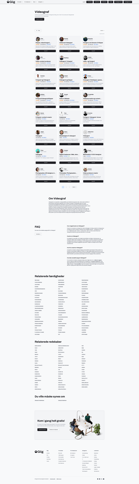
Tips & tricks (72, 457)
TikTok (36, 356)
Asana (36, 378)
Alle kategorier (84, 471)
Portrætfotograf (85, 314)
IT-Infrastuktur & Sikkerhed (87, 461)
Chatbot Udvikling (38, 310)
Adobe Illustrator (38, 389)
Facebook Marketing (62, 293)
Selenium (36, 361)
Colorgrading (37, 319)
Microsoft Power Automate (63, 365)
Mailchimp (37, 367)
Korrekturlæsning (38, 299)
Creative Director (61, 301)
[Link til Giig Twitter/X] (101, 479)
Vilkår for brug (59, 479)
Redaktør (60, 321)
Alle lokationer (96, 471)
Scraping (83, 323)
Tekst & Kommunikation (86, 469)
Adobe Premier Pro (61, 384)
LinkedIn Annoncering (62, 323)
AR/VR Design (84, 334)
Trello (36, 350)
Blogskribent (60, 319)
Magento (83, 363)
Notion (36, 363)
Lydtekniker (84, 332)
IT (82, 459)
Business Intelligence (86, 312)
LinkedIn (83, 367)
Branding (36, 286)
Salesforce (60, 361)
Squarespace (60, 356)
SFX (59, 334)
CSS (59, 369)
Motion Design (84, 308)
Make (83, 348)
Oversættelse (84, 310)
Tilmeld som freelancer (53, 429)
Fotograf (83, 295)
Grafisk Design (61, 280)
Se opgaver (72, 455)
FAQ (47, 455)
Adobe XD (60, 382)
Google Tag (60, 371)
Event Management (62, 312)
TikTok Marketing (61, 325)
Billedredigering (61, 282)
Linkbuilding (84, 330)
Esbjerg (95, 461)
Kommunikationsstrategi (63, 297)
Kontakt (48, 453)
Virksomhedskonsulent (39, 308)
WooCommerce (61, 352)
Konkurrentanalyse (61, 310)
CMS (36, 291)
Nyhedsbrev (60, 306)
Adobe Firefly (60, 348)
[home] (11, 2)
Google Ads (60, 374)
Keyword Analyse (85, 327)
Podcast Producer (38, 330)
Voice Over (37, 314)
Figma (59, 376)
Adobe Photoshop (85, 384)
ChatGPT (83, 380)
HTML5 (83, 371)
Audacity (36, 384)
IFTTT (83, 365)
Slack (83, 356)
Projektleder (60, 286)
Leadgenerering (85, 317)
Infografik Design (85, 297)
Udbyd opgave (61, 455)
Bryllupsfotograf (38, 325)
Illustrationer (60, 295)
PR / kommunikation (85, 325)
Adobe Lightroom (85, 382)
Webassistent (60, 308)
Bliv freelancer (72, 453)
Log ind (84, 2)
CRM (36, 327)
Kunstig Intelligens (85, 463)
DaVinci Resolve (38, 380)
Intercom (60, 367)
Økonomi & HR (84, 467)
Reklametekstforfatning (86, 321)
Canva (36, 348)
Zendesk (83, 350)
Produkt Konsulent (61, 332)
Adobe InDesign (61, 387)
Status (111, 2)
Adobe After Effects (62, 389)
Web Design (37, 280)
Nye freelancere (61, 463)
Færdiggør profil (118, 2)
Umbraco (83, 354)
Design (83, 455)
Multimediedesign (85, 293)
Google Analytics (38, 376)
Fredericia (95, 469)
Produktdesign (61, 299)
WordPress (60, 350)
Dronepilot (60, 327)
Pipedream (84, 361)
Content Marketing (38, 282)
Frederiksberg (96, 459)
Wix (82, 352)
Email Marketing (85, 288)
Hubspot (83, 374)
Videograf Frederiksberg (39, 400)
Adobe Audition (84, 387)
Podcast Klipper (38, 317)
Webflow (36, 354)
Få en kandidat (61, 457)
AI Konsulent (37, 295)
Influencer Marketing (39, 323)
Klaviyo (36, 369)
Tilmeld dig (89, 2)
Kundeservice (37, 304)
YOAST (59, 354)
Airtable (36, 382)
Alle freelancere (61, 459)
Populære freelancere (62, 461)
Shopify (36, 358)
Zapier (36, 352)
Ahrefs (36, 387)
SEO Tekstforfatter (85, 301)
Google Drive (37, 374)
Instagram (37, 371)
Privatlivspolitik (52, 479)
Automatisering (38, 301)
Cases (48, 461)
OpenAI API (60, 363)
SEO (59, 288)
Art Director (37, 297)
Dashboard (97, 2)
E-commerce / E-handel (39, 332)
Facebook (84, 376)
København (96, 453)
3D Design (37, 312)
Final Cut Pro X (84, 378)
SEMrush (83, 358)
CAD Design (37, 334)
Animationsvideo (85, 306)
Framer (83, 369)
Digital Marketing (85, 280)
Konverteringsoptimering (63, 317)
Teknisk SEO (60, 304)
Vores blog (48, 459)
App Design (60, 291)
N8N (83, 345)
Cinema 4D (60, 380)
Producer (60, 330)
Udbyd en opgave (39, 19)
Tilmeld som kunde (42, 429)
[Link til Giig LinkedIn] (97, 479)
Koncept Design (85, 284)
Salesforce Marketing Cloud (63, 345)
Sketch (59, 358)
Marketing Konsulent (39, 293)
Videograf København (62, 400)
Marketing (84, 465)
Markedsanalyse (85, 319)
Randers (95, 465)
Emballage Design (85, 299)
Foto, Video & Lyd (85, 457)
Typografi (60, 314)
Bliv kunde (60, 453)
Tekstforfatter (84, 286)
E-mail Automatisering (39, 306)
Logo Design (37, 284)
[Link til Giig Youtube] (103, 479)
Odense (95, 463)
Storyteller (84, 291)
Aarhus (95, 455)
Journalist (83, 304)
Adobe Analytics (38, 345)
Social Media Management (40, 288)
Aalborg (95, 457)
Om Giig (48, 457)
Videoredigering (61, 284)
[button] (19, 2)
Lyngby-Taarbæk (97, 467)
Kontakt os (38, 234)
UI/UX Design (84, 282)
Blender (59, 378)
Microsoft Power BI (38, 365)
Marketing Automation (39, 321)
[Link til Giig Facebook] (99, 479)
